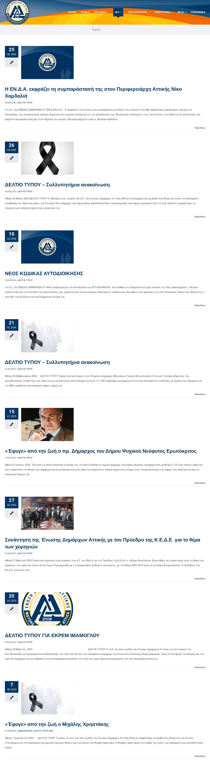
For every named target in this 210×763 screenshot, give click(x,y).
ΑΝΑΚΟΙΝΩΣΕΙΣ (25, 731)
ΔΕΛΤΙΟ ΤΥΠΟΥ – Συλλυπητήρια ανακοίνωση (57, 184)
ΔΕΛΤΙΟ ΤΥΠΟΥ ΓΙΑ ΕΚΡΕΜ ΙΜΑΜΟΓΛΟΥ (52, 635)
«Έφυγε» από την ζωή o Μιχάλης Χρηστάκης (57, 724)
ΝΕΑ (51, 731)
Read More (200, 128)
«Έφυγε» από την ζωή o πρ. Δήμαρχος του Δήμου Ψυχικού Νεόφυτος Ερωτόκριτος (101, 451)
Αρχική (96, 29)
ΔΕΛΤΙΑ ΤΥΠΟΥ (25, 102)
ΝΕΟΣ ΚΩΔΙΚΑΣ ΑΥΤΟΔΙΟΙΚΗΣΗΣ (44, 273)
